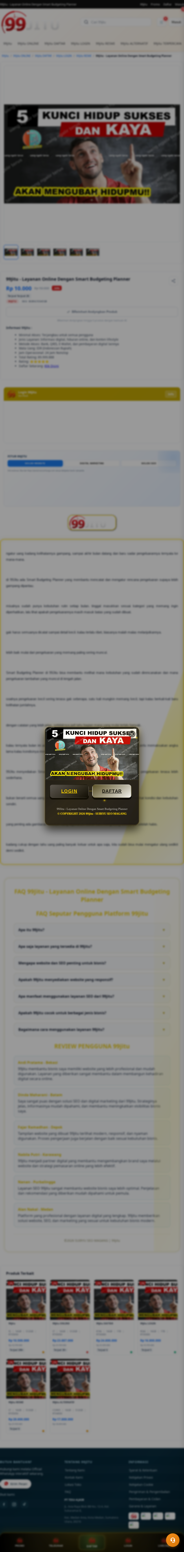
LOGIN (69, 791)
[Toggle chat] (173, 1540)
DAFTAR (112, 791)
